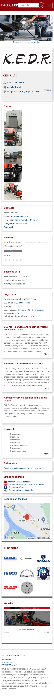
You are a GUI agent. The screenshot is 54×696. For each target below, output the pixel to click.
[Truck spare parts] (13, 172)
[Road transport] (13, 154)
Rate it (7, 255)
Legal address (10, 310)
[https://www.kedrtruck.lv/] (27, 624)
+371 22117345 (15, 82)
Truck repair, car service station (26, 42)
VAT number (10, 303)
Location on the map (15, 499)
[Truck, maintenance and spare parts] (13, 118)
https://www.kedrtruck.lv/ (26, 220)
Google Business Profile (15, 223)
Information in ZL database (19, 482)
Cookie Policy (8, 662)
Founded (8, 306)
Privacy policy (9, 665)
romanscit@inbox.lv (19, 216)
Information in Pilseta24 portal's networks (25, 485)
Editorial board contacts (15, 655)
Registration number (14, 299)
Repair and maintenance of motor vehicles (22, 468)
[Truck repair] (13, 190)
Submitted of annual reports (17, 316)
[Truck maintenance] (13, 136)
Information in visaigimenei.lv (20, 490)
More (46, 354)
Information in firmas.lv (17, 487)
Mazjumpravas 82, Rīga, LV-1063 (23, 91)
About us (6, 659)
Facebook (8, 227)
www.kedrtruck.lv (15, 87)
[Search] (41, 5)
